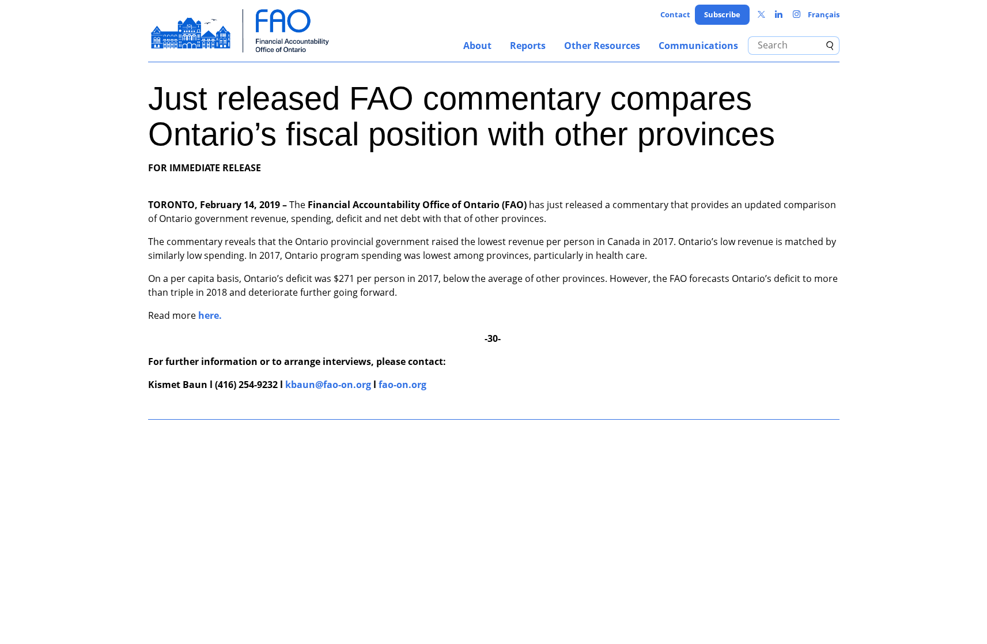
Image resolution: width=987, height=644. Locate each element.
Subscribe (722, 14)
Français (823, 14)
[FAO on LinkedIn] (778, 15)
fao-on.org (402, 384)
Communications (698, 45)
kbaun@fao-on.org (328, 384)
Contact (675, 14)
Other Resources (602, 45)
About (477, 45)
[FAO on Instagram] (796, 15)
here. (210, 315)
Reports (528, 45)
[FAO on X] (761, 15)
